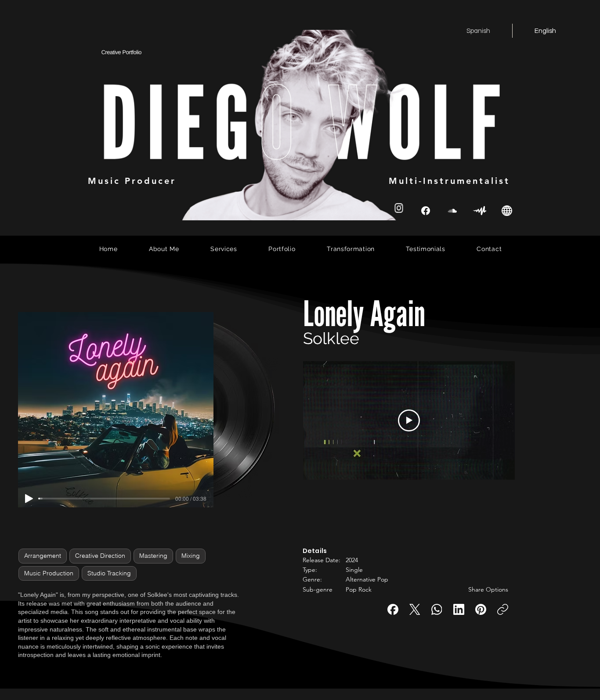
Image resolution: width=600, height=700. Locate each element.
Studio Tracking (109, 573)
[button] (364, 534)
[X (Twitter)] (414, 609)
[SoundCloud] (452, 210)
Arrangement (42, 556)
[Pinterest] (480, 609)
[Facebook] (392, 609)
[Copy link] (502, 609)
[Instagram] (399, 208)
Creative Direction (100, 556)
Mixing (190, 556)
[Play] (29, 498)
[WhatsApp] (436, 609)
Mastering (153, 556)
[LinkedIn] (458, 609)
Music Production (48, 573)
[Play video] (409, 420)
